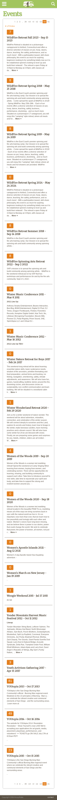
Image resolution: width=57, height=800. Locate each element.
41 (33, 22)
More (14, 70)
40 (29, 22)
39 (26, 22)
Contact (51, 797)
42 (37, 22)
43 (41, 22)
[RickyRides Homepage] (28, 7)
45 (48, 22)
